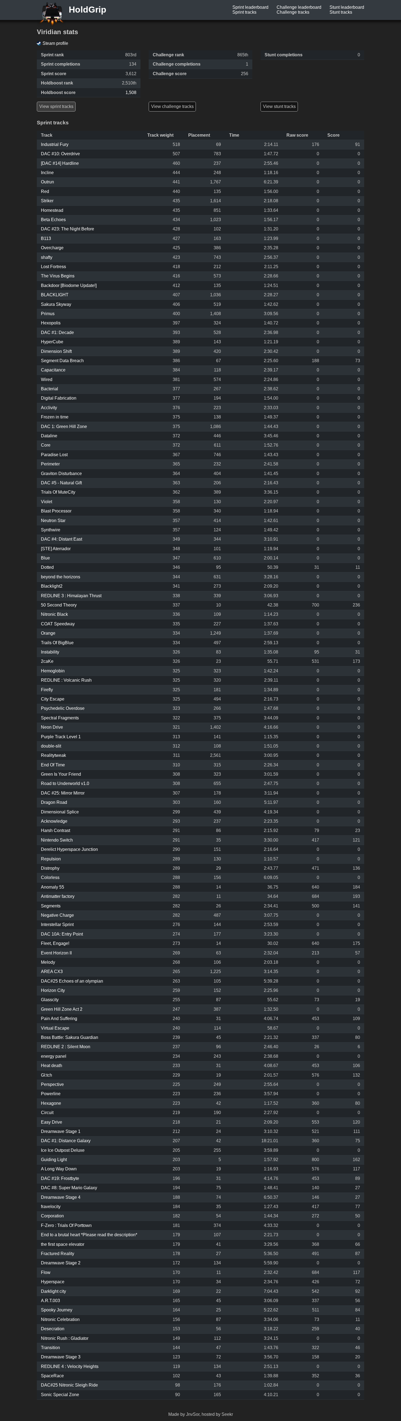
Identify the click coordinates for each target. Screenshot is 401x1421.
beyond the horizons (60, 577)
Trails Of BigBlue (57, 642)
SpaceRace (52, 1375)
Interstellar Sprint (57, 924)
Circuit (47, 1112)
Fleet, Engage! (55, 943)
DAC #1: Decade (57, 332)
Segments (51, 906)
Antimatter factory (57, 896)
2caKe (47, 661)
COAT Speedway (58, 624)
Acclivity (49, 407)
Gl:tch (46, 1075)
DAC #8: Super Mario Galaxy (69, 1187)
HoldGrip (86, 9)
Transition (50, 1347)
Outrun (47, 182)
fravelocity (51, 1206)
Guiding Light (54, 1159)
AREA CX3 (52, 971)
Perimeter (50, 464)
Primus (48, 313)
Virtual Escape (55, 1028)
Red (45, 191)
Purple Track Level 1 (61, 736)
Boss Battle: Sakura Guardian (69, 1037)
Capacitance (53, 370)
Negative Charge (57, 915)
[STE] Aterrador (56, 548)
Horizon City (53, 990)
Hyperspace (52, 1281)
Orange (48, 633)
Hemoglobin (53, 671)
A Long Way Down (59, 1169)
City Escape (52, 699)
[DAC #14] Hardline (60, 163)
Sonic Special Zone (60, 1394)
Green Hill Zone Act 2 (61, 1009)
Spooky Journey (56, 1310)
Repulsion (51, 859)
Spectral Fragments (60, 718)
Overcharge (52, 247)
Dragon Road (54, 802)
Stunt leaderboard (347, 7)
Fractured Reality (57, 1253)
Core (45, 445)
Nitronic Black (54, 614)
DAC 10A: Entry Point (62, 934)
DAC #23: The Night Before (67, 229)
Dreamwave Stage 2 (60, 1263)
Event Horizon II (56, 953)
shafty (46, 257)
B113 (46, 238)
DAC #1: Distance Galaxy (66, 1140)
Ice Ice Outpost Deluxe (63, 1150)
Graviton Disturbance (61, 473)
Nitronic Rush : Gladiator (64, 1338)
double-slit (51, 746)
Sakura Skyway (56, 304)
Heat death (51, 1065)
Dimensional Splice (60, 812)
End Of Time (53, 765)
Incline (47, 172)
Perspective (52, 1084)
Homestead (52, 210)
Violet (46, 501)
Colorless (50, 877)
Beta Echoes (53, 219)
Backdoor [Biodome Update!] (69, 285)
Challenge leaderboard (299, 7)
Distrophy (50, 868)
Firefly (47, 689)
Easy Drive (51, 1122)
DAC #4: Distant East (61, 539)
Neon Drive (52, 727)
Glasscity (50, 999)
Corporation (52, 1216)
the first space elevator (62, 1244)
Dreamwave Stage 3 (60, 1357)
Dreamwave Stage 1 (60, 1131)
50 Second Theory (59, 605)
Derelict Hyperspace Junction (69, 849)
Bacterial (49, 388)
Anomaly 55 (52, 887)
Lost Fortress (53, 266)
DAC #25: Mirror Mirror (63, 793)
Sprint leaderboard (250, 7)
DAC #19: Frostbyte (60, 1178)
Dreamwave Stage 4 (60, 1197)
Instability (50, 652)
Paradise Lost (54, 454)
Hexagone (51, 1103)
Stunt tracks (341, 12)
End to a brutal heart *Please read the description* (89, 1234)
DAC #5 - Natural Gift (61, 482)
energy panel (53, 1056)
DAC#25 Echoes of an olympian (72, 981)
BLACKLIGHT (54, 294)
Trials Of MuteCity (58, 492)
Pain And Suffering (59, 1018)
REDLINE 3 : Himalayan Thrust (71, 595)
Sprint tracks (244, 12)
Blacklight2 (51, 586)
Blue (45, 558)
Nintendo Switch (57, 840)
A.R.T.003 (50, 1300)
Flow (45, 1272)
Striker (47, 200)
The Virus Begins (57, 276)
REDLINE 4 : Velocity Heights (69, 1366)
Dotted (47, 567)
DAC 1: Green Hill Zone (64, 426)
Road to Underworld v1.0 (65, 783)
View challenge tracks (172, 106)
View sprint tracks (56, 106)
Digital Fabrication (58, 398)
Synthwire (50, 530)
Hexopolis (51, 323)
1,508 (130, 92)
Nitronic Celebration (60, 1319)
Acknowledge (54, 821)
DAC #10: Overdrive (60, 153)
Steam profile (55, 43)
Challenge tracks (293, 12)
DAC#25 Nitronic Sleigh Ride (69, 1385)
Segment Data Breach (62, 360)
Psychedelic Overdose (63, 708)
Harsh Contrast (55, 830)
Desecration (52, 1328)
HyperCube (52, 341)
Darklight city (53, 1291)
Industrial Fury (54, 144)
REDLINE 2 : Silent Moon (65, 1046)
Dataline (49, 435)
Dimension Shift (56, 351)
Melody (48, 962)
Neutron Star (53, 520)
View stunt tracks (279, 106)
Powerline (51, 1093)
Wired (46, 379)
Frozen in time (54, 417)
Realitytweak (53, 755)
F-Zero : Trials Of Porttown (66, 1225)
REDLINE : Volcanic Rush (66, 680)
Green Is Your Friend (61, 774)
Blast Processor (56, 511)
